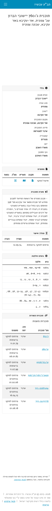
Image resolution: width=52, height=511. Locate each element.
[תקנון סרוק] (33, 180)
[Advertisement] (26, 56)
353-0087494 (42, 388)
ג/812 (46, 336)
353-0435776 (42, 401)
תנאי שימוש (9, 501)
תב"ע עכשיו (42, 4)
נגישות (46, 504)
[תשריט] (24, 180)
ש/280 (45, 349)
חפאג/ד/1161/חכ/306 (38, 375)
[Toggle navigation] (5, 4)
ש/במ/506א (43, 362)
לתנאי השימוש (20, 479)
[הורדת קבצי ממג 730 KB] (15, 180)
